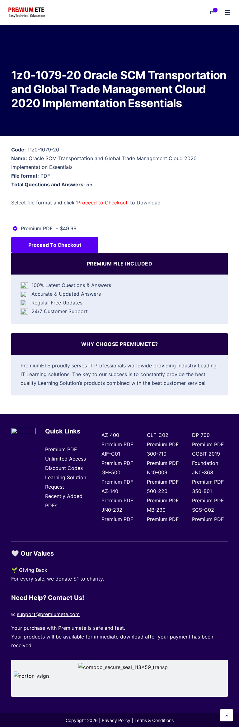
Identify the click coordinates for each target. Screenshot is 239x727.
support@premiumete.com (48, 614)
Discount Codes (64, 468)
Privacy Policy (116, 720)
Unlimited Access (65, 459)
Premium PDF (61, 449)
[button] (226, 715)
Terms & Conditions (154, 720)
